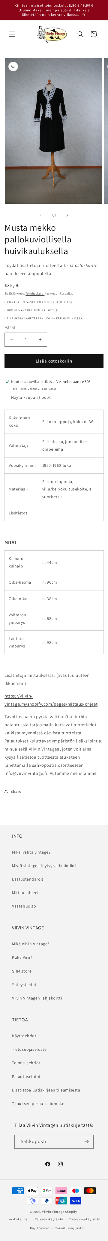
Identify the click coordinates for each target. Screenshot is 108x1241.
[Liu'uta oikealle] (67, 215)
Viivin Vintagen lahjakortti (37, 998)
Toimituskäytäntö (69, 1228)
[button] (12, 34)
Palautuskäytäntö (49, 1219)
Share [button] (16, 791)
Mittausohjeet (25, 892)
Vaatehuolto (24, 906)
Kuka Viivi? (22, 957)
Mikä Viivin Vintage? (31, 943)
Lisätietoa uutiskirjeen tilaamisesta (46, 1090)
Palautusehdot (26, 1076)
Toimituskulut (35, 293)
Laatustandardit (28, 879)
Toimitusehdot (26, 1062)
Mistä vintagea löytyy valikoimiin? (44, 865)
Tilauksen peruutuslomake (38, 1103)
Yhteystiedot (24, 984)
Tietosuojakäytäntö (84, 1219)
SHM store (22, 971)
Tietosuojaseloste (29, 1049)
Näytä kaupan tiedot (31, 397)
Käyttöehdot (24, 1035)
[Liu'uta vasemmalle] (40, 215)
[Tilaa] (86, 1142)
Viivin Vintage (53, 1212)
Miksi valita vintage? (31, 852)
